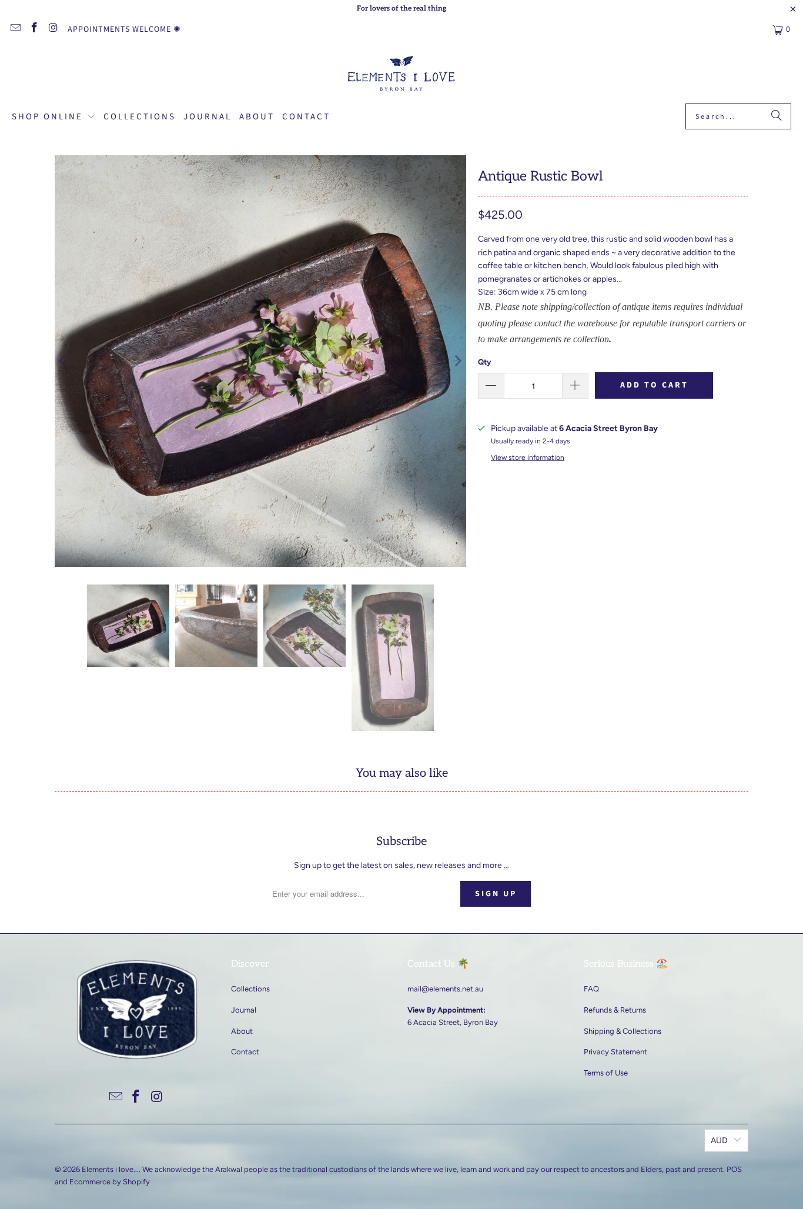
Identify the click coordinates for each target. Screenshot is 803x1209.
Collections (250, 988)
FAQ (591, 988)
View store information (527, 457)
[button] (54, 117)
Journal (243, 1010)
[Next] (457, 361)
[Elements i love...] (402, 75)
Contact (245, 1051)
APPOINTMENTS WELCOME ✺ (124, 29)
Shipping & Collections (622, 1031)
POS (734, 1169)
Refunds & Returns (615, 1010)
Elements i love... (110, 1169)
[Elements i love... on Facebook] (34, 29)
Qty (484, 362)
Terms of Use (606, 1072)
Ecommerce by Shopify (109, 1181)
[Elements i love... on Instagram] (53, 29)
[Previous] (63, 361)
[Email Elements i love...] (15, 29)
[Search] (776, 116)
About (242, 1031)
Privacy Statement (615, 1051)
